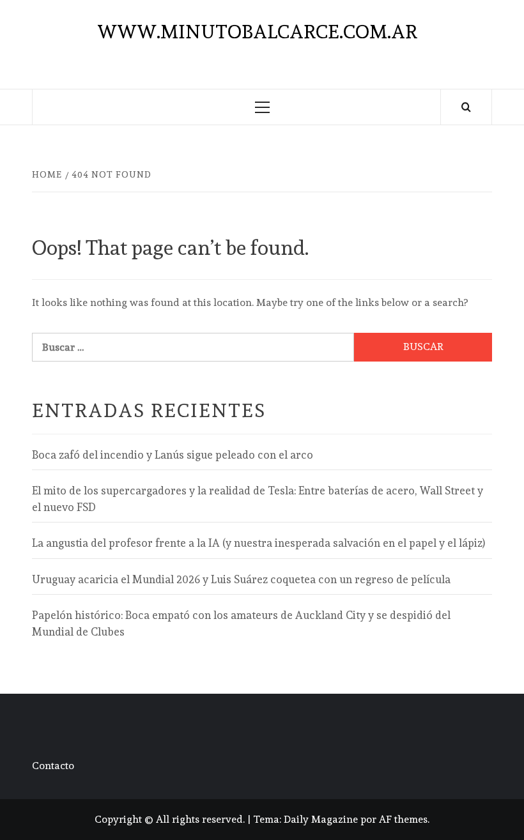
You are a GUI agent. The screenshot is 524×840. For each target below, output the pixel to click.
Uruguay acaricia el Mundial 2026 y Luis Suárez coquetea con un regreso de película (241, 579)
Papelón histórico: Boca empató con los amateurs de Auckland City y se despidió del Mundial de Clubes (241, 623)
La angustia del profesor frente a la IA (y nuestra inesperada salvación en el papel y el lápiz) (258, 543)
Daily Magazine (321, 819)
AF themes (403, 819)
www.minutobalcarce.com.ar (257, 31)
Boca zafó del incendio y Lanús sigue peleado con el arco (172, 454)
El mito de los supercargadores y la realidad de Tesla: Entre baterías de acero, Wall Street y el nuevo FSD (257, 499)
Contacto (53, 766)
